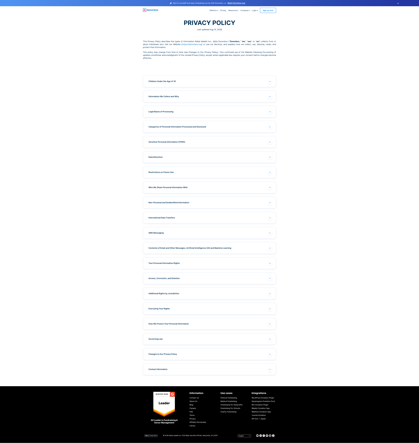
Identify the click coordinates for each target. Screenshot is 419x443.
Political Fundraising (229, 398)
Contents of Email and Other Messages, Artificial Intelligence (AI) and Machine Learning (190, 248)
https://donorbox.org (192, 44)
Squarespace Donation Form (263, 401)
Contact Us (194, 398)
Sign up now (268, 10)
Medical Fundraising (229, 401)
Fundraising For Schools (230, 408)
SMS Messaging (156, 233)
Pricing (223, 10)
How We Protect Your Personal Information (169, 324)
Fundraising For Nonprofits (231, 405)
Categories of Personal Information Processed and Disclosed (177, 127)
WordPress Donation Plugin (263, 398)
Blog (191, 405)
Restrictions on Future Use (161, 172)
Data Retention (156, 157)
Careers (193, 408)
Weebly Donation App (261, 408)
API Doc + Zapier (259, 419)
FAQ (191, 412)
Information (196, 393)
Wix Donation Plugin (260, 405)
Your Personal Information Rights (164, 263)
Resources (232, 10)
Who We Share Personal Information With (168, 187)
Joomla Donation (259, 415)
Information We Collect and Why (164, 96)
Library (192, 426)
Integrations (259, 393)
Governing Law (156, 339)
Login (254, 10)
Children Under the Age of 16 (162, 81)
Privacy (193, 419)
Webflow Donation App (261, 412)
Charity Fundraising (228, 412)
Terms (192, 415)
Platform (213, 10)
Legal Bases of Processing (161, 111)
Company (244, 10)
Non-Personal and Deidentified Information (169, 202)
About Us (193, 401)
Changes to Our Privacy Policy (163, 354)
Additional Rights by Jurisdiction (164, 293)
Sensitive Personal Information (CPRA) (167, 142)
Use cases (226, 393)
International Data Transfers (162, 218)
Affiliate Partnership (198, 422)
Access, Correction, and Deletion (164, 278)
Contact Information (158, 369)
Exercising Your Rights (159, 308)
